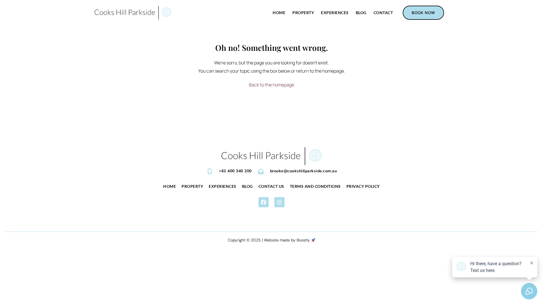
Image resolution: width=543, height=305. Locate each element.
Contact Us (271, 186)
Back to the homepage (271, 85)
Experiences (335, 12)
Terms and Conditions (315, 186)
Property (303, 12)
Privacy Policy (363, 186)
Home (279, 12)
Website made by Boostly (287, 240)
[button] (263, 202)
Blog (361, 12)
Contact (383, 12)
